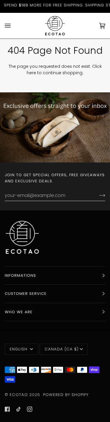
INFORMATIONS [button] (20, 275)
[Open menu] (13, 26)
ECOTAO (19, 394)
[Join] (97, 195)
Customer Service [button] (26, 293)
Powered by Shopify (66, 394)
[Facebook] (7, 409)
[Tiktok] (18, 409)
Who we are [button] (19, 312)
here (31, 73)
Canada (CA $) (62, 349)
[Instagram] (29, 409)
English (19, 349)
